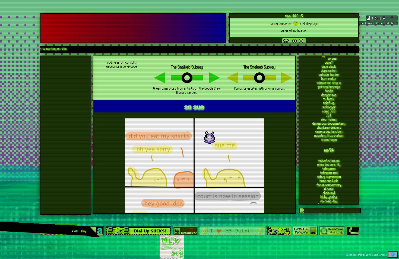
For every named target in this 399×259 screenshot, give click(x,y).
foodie (329, 91)
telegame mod (329, 172)
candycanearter (281, 23)
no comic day (329, 201)
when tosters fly (328, 164)
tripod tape (329, 139)
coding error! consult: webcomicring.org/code (121, 64)
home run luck (329, 181)
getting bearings (329, 87)
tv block (328, 99)
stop (75, 230)
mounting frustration (328, 135)
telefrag (329, 103)
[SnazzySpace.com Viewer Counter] (378, 21)
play (84, 231)
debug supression (329, 176)
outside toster (329, 74)
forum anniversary (328, 185)
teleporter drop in (328, 82)
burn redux (328, 78)
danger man (329, 95)
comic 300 (329, 111)
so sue (332, 58)
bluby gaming (329, 197)
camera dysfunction (329, 131)
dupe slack (329, 66)
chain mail (329, 193)
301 (329, 115)
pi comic (329, 189)
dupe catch (329, 70)
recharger (329, 107)
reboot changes (329, 160)
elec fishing (329, 119)
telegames (329, 168)
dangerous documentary (328, 123)
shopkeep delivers (329, 127)
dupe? (329, 62)
